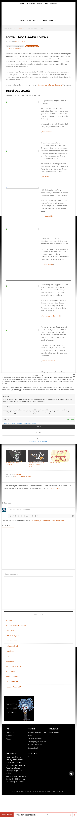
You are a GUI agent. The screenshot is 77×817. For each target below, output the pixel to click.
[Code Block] (29, 516)
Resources (10, 661)
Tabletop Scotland (13, 677)
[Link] (32, 516)
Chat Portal (10, 631)
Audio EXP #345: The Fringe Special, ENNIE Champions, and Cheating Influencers (16, 779)
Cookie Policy (32, 441)
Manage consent (71, 773)
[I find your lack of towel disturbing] (16, 456)
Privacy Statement (42, 441)
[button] (74, 375)
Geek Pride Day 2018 (57, 462)
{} (35, 516)
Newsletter (10, 651)
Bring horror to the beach (51, 316)
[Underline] (15, 516)
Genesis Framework (45, 791)
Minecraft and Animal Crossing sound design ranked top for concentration (16, 759)
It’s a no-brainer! (47, 265)
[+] (38, 516)
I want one (45, 177)
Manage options (38, 438)
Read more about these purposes (26, 423)
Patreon (9, 656)
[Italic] (13, 516)
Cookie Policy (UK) (12, 636)
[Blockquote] (27, 516)
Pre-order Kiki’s (47, 216)
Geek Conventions (12, 641)
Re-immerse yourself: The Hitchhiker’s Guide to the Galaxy (36, 464)
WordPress (56, 791)
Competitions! (33, 748)
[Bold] (10, 516)
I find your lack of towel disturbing (49, 85)
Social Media (10, 672)
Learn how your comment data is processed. (47, 521)
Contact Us (10, 733)
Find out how (55, 488)
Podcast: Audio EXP (13, 687)
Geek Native (38, 12)
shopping (28, 476)
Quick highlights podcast (37, 742)
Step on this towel (48, 361)
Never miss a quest (32, 46)
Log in (63, 791)
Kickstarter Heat (12, 646)
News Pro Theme (30, 791)
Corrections (10, 736)
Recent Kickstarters (35, 745)
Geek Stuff (17, 474)
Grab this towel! (47, 132)
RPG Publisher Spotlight (14, 666)
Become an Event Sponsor (16, 626)
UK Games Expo (12, 682)
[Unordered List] (24, 516)
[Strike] (18, 516)
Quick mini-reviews (35, 738)
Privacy (8, 739)
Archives (9, 620)
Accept (38, 427)
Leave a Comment (14, 49)
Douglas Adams (19, 476)
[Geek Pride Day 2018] (60, 456)
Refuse (38, 432)
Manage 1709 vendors (10, 423)
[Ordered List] (21, 516)
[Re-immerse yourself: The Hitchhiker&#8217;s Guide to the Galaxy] (38, 456)
